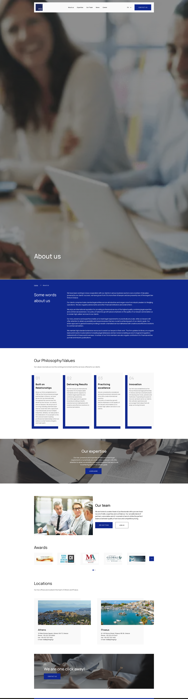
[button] (151, 558)
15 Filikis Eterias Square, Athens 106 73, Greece (53, 633)
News (97, 7)
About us (71, 7)
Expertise (80, 7)
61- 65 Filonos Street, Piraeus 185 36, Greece (115, 633)
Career (105, 7)
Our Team (89, 7)
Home (36, 285)
